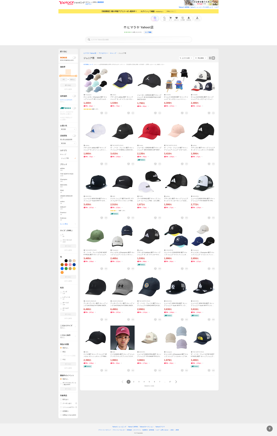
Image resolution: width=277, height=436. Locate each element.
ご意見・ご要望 (174, 430)
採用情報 (151, 430)
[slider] (60, 76)
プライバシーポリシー (104, 430)
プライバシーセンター (119, 430)
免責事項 (145, 430)
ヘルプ (216, 7)
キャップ (113, 53)
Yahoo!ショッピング (119, 427)
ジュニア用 (89, 58)
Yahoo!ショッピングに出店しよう (201, 7)
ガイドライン (137, 430)
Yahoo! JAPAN (184, 7)
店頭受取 (63, 136)
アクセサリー (103, 53)
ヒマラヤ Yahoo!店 (90, 53)
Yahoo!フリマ (160, 427)
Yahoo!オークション (147, 427)
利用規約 (129, 430)
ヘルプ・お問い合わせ (161, 430)
